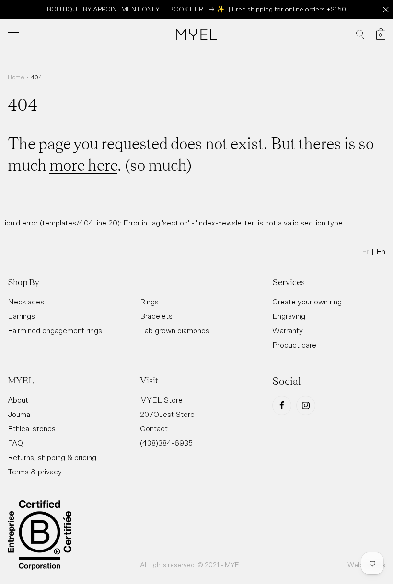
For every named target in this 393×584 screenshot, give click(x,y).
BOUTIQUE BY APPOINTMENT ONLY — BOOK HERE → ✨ (135, 9)
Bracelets (156, 316)
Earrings (21, 316)
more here (83, 164)
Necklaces (26, 301)
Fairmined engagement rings (55, 330)
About (18, 399)
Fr (365, 251)
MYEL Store (161, 399)
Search (360, 34)
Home (16, 77)
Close (385, 9)
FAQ (15, 442)
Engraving (288, 316)
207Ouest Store (167, 414)
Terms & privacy (35, 471)
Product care (294, 344)
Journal (20, 414)
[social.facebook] (281, 405)
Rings (149, 301)
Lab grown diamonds (174, 330)
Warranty (287, 330)
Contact (154, 428)
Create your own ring (307, 301)
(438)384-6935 (166, 442)
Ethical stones (32, 428)
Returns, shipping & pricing (52, 457)
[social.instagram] (305, 405)
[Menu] (13, 34)
